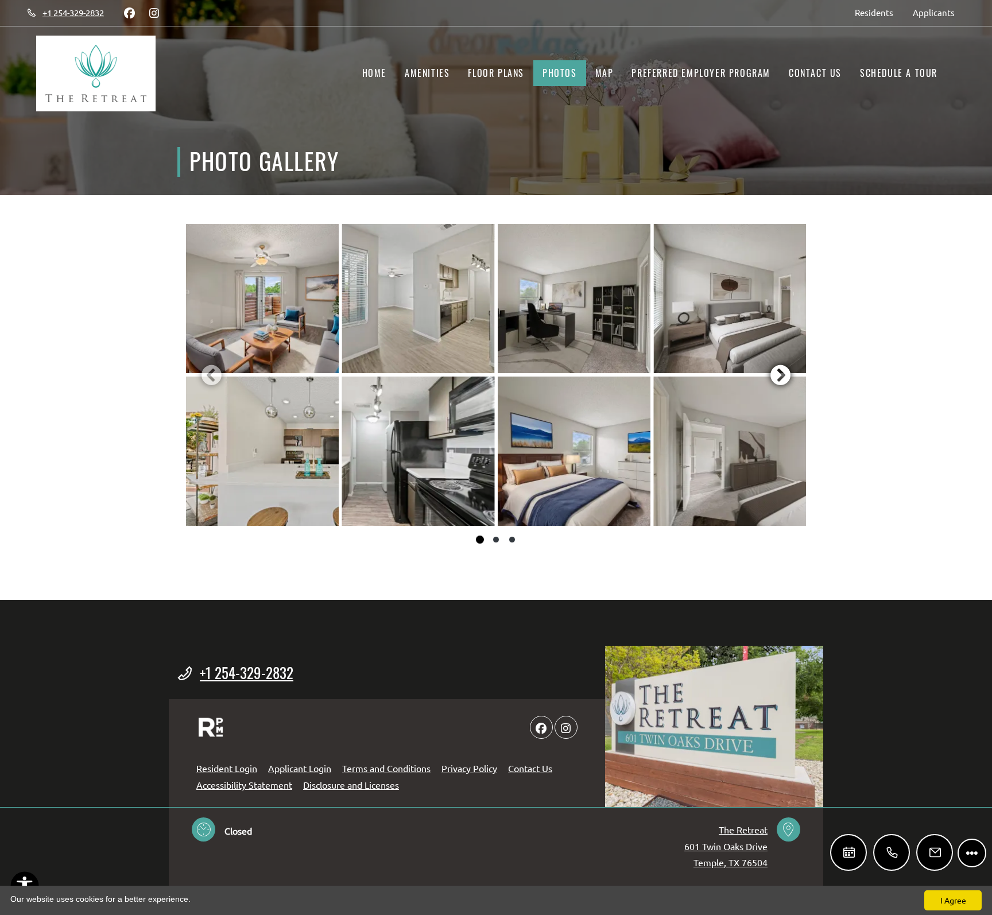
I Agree (953, 900)
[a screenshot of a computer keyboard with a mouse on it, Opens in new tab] (210, 727)
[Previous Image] (211, 375)
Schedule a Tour (898, 73)
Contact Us (815, 73)
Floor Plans (496, 73)
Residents (879, 12)
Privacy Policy (469, 768)
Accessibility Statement (244, 784)
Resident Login (226, 768)
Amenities (427, 73)
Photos (559, 73)
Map (604, 73)
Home (374, 73)
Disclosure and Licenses (351, 784)
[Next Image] (781, 375)
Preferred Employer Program (700, 73)
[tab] (480, 540)
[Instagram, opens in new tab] (153, 12)
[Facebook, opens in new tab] (129, 12)
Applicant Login (299, 768)
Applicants (938, 12)
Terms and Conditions (386, 768)
